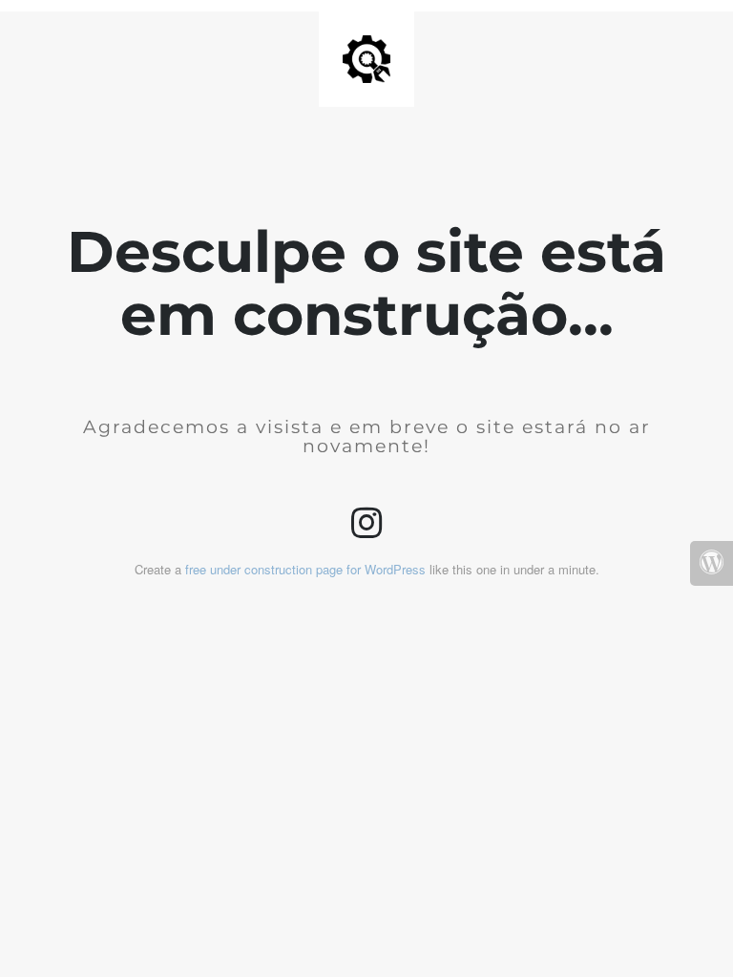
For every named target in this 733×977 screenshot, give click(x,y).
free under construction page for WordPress (305, 569)
